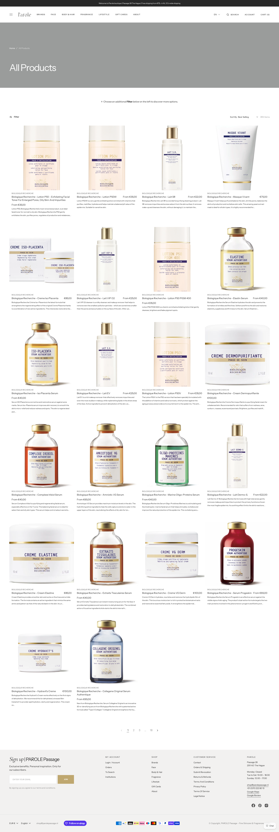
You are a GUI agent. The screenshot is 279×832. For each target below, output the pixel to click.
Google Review (254, 795)
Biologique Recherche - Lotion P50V (161, 393)
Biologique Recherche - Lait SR (158, 196)
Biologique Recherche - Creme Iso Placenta (35, 298)
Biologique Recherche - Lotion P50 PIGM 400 (166, 298)
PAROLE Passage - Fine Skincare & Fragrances (242, 823)
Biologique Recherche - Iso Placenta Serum (35, 393)
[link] (41, 158)
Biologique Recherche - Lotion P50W (97, 196)
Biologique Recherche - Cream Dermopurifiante (233, 393)
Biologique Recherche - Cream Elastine (33, 592)
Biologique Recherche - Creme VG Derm (164, 592)
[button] (233, 14)
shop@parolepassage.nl (258, 785)
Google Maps (253, 791)
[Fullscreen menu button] (11, 14)
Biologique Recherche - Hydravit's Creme (34, 691)
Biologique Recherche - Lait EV (93, 393)
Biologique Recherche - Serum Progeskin (229, 592)
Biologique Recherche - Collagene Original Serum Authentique (103, 693)
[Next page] (157, 730)
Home (12, 48)
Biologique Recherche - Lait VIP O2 (96, 298)
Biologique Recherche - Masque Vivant (228, 196)
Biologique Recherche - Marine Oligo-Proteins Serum (171, 494)
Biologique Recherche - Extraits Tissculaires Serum (104, 592)
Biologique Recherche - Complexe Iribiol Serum (37, 494)
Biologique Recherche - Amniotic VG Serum (100, 494)
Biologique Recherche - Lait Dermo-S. (227, 494)
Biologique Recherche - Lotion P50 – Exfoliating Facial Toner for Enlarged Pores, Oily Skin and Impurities (41, 198)
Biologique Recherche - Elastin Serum (227, 298)
